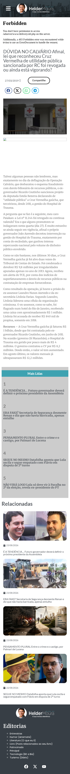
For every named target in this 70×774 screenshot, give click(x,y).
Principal (14, 750)
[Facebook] (26, 767)
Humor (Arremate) (20, 737)
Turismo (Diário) (19, 757)
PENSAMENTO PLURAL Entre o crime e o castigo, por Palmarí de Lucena (31, 439)
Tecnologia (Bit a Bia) (22, 754)
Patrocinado (17, 747)
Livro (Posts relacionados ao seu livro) (31, 743)
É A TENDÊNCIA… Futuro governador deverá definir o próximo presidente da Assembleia (33, 392)
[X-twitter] (35, 767)
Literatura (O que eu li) (23, 740)
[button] (8, 8)
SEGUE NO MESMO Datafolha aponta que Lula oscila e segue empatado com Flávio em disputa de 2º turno (34, 462)
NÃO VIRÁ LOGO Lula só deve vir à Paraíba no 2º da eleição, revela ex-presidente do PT (34, 486)
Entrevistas (16, 733)
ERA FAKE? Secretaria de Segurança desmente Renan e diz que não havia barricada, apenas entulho (34, 415)
